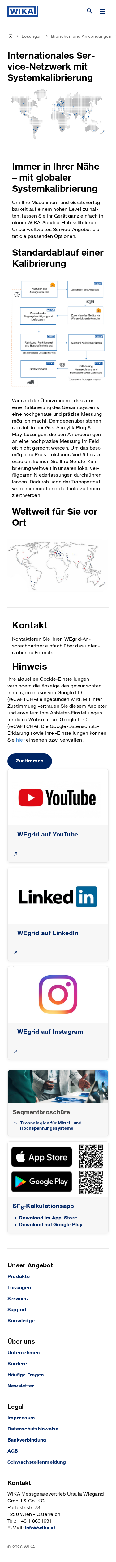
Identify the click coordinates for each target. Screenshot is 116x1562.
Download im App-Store (48, 1218)
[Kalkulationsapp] (58, 1169)
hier (20, 740)
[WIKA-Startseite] (22, 11)
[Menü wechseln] (103, 11)
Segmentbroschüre (41, 1112)
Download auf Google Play (50, 1225)
